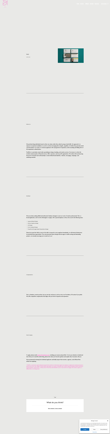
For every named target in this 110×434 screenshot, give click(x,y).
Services (82, 4)
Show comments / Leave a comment (55, 408)
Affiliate (87, 4)
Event (27, 54)
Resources (97, 4)
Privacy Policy (95, 431)
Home (78, 4)
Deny (94, 429)
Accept (85, 429)
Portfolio (92, 4)
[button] (107, 420)
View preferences (103, 429)
